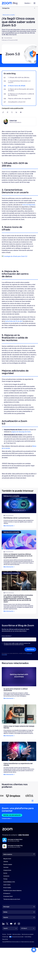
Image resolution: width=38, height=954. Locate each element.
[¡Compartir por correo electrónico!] (20, 112)
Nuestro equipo (7, 864)
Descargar (6, 906)
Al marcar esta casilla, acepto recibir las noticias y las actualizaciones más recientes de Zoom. (17, 644)
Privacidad (9, 934)
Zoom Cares (6, 885)
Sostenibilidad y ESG (9, 882)
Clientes (5, 861)
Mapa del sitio (5, 939)
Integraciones (7, 870)
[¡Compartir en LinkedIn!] (16, 112)
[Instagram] (19, 924)
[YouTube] (11, 924)
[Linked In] (3, 924)
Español (6, 928)
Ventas (5, 912)
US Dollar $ (24, 928)
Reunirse (27, 3)
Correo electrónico (7, 636)
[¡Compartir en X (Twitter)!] (12, 112)
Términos (4, 934)
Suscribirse (30, 649)
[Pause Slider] (32, 800)
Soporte (5, 918)
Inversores (6, 876)
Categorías (6, 8)
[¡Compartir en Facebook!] (7, 112)
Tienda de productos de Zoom (11, 899)
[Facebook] (15, 924)
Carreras (5, 867)
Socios (5, 873)
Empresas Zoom (8, 896)
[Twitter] (7, 924)
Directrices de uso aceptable (27, 934)
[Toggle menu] (34, 3)
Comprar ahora (6, 818)
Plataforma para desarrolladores (12, 890)
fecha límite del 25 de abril (14, 321)
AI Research (6, 893)
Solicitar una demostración (12, 815)
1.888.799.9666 (23, 835)
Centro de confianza (16, 934)
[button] (33, 949)
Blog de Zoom (7, 858)
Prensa (5, 879)
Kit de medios (7, 887)
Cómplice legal (5, 936)
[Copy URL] (3, 112)
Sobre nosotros (7, 854)
